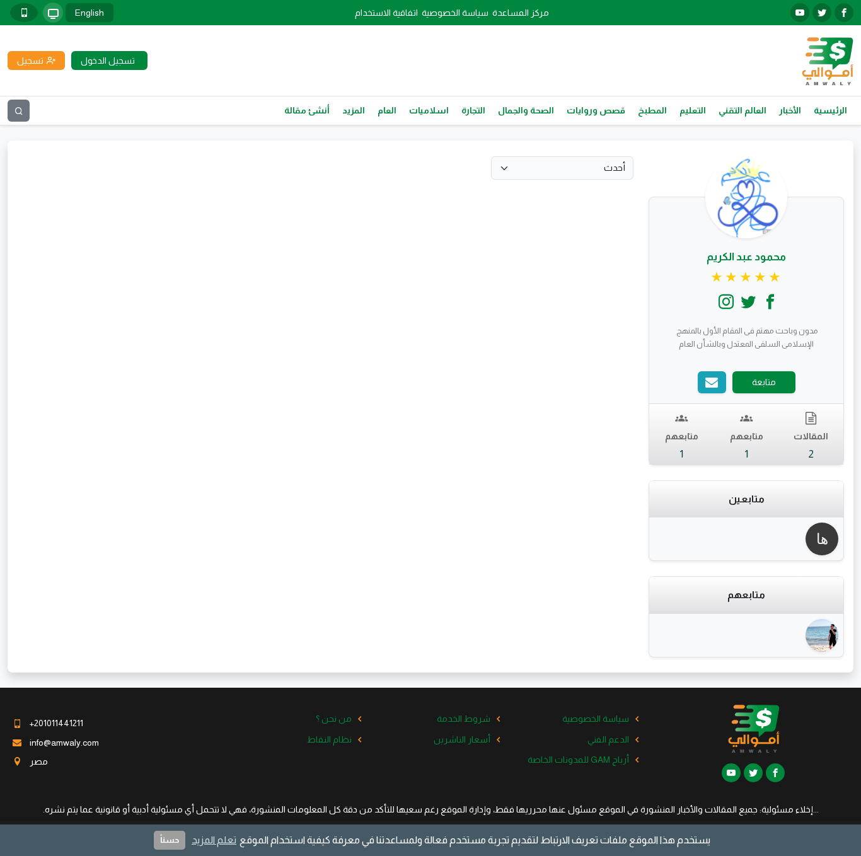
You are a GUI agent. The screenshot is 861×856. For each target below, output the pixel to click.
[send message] (712, 382)
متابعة (764, 382)
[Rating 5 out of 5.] (746, 277)
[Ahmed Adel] (822, 635)
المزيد (353, 110)
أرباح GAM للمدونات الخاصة (578, 760)
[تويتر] (821, 12)
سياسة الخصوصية (455, 13)
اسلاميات (429, 110)
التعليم (692, 110)
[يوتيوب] (799, 12)
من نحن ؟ (334, 719)
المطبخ (652, 110)
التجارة (473, 110)
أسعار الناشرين (462, 739)
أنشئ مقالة (307, 110)
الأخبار (790, 110)
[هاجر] (822, 539)
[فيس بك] (844, 12)
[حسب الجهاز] (53, 13)
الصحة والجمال (526, 110)
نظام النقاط (329, 739)
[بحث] (19, 111)
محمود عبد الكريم (746, 257)
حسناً (169, 840)
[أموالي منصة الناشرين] (827, 60)
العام (387, 110)
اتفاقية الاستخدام (386, 13)
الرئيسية (830, 110)
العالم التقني (742, 110)
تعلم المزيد (214, 840)
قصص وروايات (596, 110)
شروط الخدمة (463, 719)
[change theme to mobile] (24, 12)
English (89, 13)
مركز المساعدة (520, 13)
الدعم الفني (608, 739)
